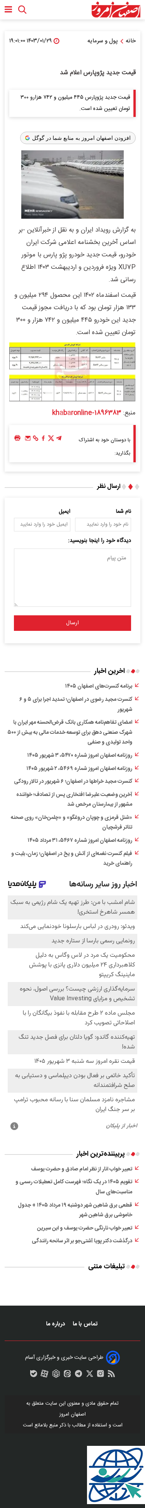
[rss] (111, 1375)
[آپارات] (44, 1375)
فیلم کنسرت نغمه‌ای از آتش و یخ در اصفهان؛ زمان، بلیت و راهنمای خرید (71, 859)
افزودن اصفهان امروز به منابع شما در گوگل (81, 138)
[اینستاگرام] (100, 1375)
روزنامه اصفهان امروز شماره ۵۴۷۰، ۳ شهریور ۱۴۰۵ (79, 755)
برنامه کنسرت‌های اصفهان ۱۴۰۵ (98, 686)
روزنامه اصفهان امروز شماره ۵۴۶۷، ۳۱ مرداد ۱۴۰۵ (79, 840)
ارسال (72, 623)
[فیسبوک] (43, 440)
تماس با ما (86, 1324)
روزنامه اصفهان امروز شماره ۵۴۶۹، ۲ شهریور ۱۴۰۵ (79, 768)
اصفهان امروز (72, 1414)
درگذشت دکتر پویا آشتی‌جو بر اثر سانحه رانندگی (82, 1241)
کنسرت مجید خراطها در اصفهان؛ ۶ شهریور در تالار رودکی (73, 781)
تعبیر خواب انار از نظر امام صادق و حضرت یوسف (81, 1169)
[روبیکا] (56, 1375)
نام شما (123, 511)
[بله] (33, 1375)
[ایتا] (67, 1375)
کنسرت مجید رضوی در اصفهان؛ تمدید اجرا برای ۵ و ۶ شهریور (75, 704)
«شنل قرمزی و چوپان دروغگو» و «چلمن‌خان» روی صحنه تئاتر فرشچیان (71, 822)
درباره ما (56, 1324)
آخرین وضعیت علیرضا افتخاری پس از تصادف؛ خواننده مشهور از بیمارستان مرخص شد (74, 800)
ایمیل (64, 511)
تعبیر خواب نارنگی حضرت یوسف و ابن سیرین (84, 1228)
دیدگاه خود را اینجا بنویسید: (99, 540)
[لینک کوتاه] (35, 440)
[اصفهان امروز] (115, 10)
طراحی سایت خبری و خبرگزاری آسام (64, 1357)
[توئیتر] (51, 440)
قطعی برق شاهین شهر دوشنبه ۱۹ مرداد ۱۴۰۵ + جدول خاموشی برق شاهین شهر (75, 1210)
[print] (17, 438)
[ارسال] (28, 440)
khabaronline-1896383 (86, 412)
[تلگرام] (59, 440)
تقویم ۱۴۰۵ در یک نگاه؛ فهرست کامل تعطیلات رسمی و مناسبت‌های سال (73, 1187)
